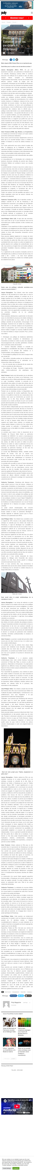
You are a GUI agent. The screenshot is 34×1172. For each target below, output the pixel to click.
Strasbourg (29, 992)
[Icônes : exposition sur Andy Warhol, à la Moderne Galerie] (9, 1042)
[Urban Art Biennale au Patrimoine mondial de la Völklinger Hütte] (9, 1022)
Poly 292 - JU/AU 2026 (17, 1070)
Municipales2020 (16, 992)
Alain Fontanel (8, 992)
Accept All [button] (15, 1168)
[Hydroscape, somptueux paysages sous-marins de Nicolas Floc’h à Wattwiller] (24, 1022)
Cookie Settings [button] (7, 1168)
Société (5, 33)
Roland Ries (23, 992)
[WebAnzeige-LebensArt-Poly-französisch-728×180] (17, 5)
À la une (5, 31)
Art (4, 1018)
